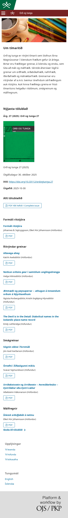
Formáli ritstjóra (12, 226)
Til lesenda (10, 449)
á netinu (18, 415)
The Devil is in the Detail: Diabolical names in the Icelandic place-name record (31, 318)
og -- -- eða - (30, 386)
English (9, 479)
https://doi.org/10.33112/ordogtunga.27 (31, 181)
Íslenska (9, 483)
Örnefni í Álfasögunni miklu (19, 365)
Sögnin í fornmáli (16, 346)
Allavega (11, 253)
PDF (10, 235)
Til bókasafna (11, 459)
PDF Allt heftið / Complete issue (23, 205)
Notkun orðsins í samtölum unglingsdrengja (31, 272)
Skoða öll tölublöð (12, 429)
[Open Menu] (3, 13)
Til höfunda (10, 454)
